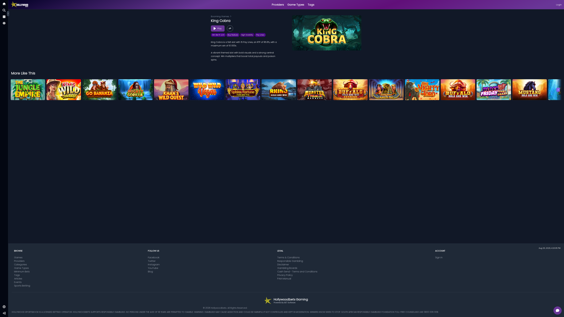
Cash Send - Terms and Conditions (297, 271)
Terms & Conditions (288, 257)
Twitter (152, 261)
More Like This (23, 73)
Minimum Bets (22, 271)
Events (18, 282)
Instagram (154, 264)
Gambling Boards (287, 268)
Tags (311, 4)
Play (219, 28)
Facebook (153, 257)
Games (18, 257)
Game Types (295, 4)
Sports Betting (22, 285)
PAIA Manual (284, 278)
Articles (18, 278)
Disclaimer (283, 264)
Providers (278, 4)
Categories (20, 264)
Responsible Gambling (290, 261)
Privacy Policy (285, 275)
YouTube (153, 268)
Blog (150, 271)
